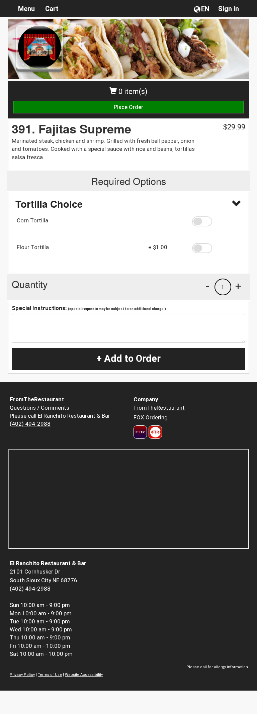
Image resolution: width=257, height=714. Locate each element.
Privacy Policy (22, 675)
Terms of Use (50, 675)
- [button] (207, 286)
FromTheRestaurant (159, 407)
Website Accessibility (84, 675)
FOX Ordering (151, 417)
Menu (26, 9)
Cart (52, 9)
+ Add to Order (128, 358)
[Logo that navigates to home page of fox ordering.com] (154, 432)
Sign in (228, 9)
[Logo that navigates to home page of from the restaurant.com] (140, 432)
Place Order (128, 107)
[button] (216, 221)
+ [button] (238, 286)
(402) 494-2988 (30, 423)
